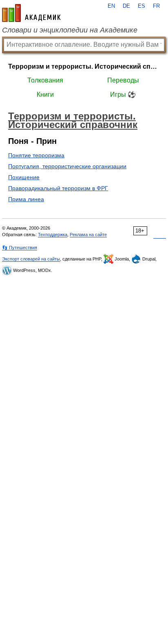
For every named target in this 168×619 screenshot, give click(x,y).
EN (111, 6)
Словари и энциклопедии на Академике (69, 30)
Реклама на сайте (88, 234)
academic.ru (31, 13)
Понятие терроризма (36, 155)
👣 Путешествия (19, 247)
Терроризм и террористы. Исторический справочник (84, 66)
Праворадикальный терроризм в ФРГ (58, 188)
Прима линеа (26, 199)
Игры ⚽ (123, 94)
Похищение (24, 177)
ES (141, 6)
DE (126, 6)
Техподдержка (52, 234)
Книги (45, 94)
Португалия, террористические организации (67, 166)
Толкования (45, 80)
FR (156, 6)
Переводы (123, 80)
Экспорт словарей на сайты (31, 258)
